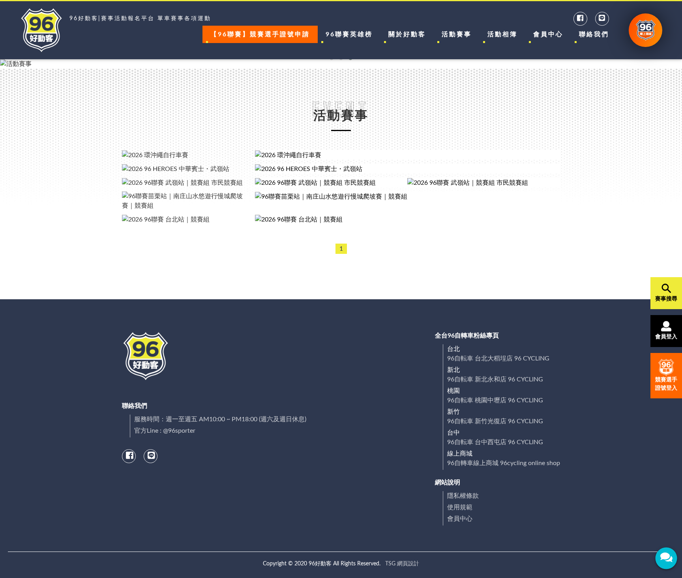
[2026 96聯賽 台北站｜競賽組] (407, 219)
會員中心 (548, 34)
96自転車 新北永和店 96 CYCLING (495, 379)
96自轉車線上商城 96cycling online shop (503, 463)
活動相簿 (502, 34)
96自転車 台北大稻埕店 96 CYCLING (498, 358)
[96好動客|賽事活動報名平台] (41, 30)
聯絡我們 (594, 34)
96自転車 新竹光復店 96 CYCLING (495, 421)
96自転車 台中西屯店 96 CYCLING (495, 442)
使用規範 (459, 507)
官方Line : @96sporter (164, 431)
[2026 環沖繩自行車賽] (407, 155)
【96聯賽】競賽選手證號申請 (260, 34)
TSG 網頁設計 (402, 564)
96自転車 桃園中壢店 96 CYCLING (495, 400)
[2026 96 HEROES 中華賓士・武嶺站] (407, 169)
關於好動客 (407, 34)
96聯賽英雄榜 (349, 34)
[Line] (602, 18)
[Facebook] (581, 18)
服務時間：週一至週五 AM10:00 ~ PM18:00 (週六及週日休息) (220, 419)
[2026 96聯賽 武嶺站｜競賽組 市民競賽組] (331, 183)
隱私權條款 (463, 496)
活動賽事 (457, 34)
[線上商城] (645, 30)
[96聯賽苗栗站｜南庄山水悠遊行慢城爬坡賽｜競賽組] (407, 200)
